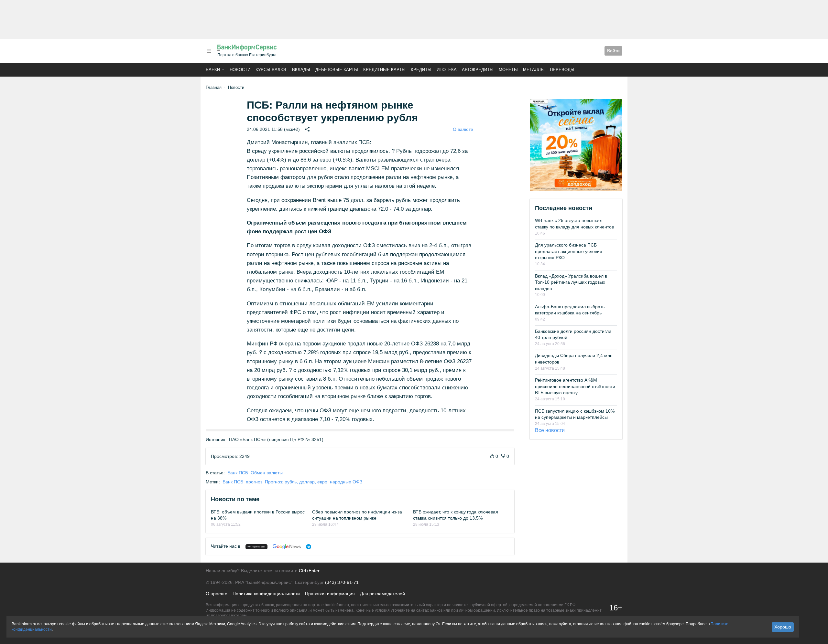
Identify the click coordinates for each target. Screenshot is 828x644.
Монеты (508, 69)
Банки (213, 69)
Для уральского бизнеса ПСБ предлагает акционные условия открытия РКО (568, 251)
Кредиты (421, 69)
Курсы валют (271, 69)
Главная (214, 87)
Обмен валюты (267, 472)
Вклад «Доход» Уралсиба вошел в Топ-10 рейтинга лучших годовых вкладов (571, 282)
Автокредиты (478, 69)
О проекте (216, 593)
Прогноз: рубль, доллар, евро (296, 481)
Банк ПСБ (237, 472)
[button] (209, 51)
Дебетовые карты (336, 69)
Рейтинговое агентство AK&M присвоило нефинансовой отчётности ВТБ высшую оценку (575, 386)
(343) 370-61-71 (342, 582)
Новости (240, 69)
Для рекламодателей (382, 593)
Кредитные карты (384, 69)
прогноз (254, 481)
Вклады (301, 69)
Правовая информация (330, 593)
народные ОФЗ (346, 481)
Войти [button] (613, 50)
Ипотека (447, 69)
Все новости (550, 430)
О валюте (463, 129)
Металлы (534, 69)
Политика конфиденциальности (266, 593)
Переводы (562, 69)
